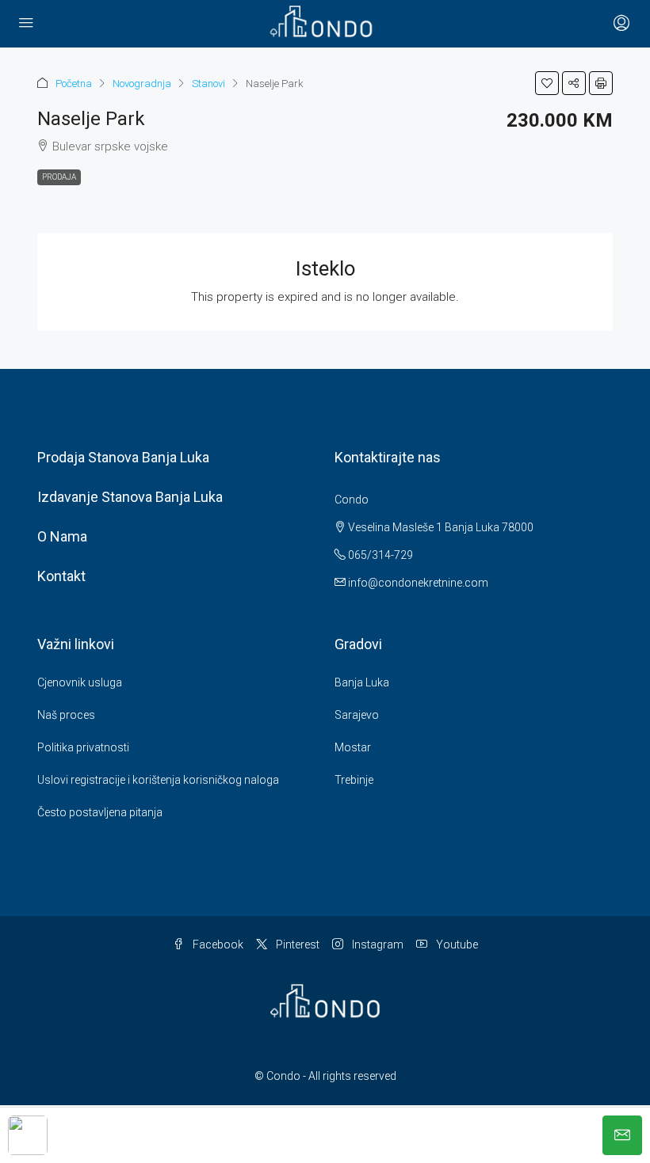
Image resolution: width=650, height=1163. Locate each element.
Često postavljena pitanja (99, 812)
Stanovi (208, 83)
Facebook (216, 944)
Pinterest (296, 944)
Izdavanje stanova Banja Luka (130, 496)
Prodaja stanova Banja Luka (123, 457)
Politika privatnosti (83, 747)
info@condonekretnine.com (418, 582)
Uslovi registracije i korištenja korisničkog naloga (158, 779)
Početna (73, 83)
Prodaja (59, 177)
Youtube (456, 944)
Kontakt (61, 576)
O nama (62, 536)
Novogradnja (142, 83)
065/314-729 (379, 555)
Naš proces (66, 715)
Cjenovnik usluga (79, 682)
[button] (547, 83)
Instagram (376, 944)
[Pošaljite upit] (622, 1135)
